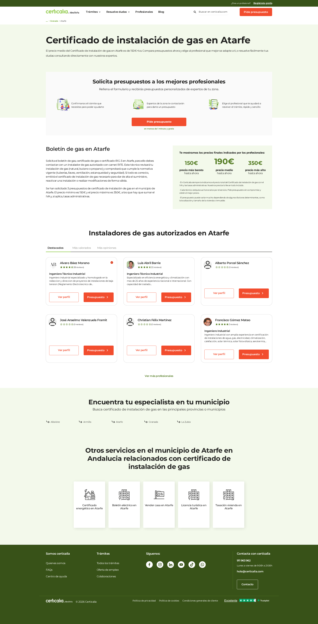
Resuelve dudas (116, 11)
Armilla (87, 421)
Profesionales (144, 11)
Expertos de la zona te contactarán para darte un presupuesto (165, 105)
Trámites (92, 11)
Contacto (247, 584)
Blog (161, 11)
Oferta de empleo (108, 569)
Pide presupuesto (256, 12)
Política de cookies (169, 600)
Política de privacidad (144, 600)
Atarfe (119, 421)
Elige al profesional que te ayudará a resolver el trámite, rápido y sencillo (241, 105)
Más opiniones (106, 247)
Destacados (55, 247)
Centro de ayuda (56, 576)
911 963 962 (244, 560)
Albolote (55, 421)
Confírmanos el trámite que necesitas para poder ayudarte (87, 105)
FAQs (49, 569)
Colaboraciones (106, 576)
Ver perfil (64, 297)
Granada (54, 21)
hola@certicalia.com (250, 571)
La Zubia (185, 421)
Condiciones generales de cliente (200, 600)
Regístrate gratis (262, 3)
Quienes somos (55, 563)
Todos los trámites (108, 563)
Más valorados (81, 247)
